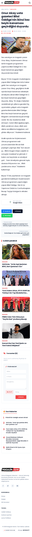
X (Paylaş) (18, 211)
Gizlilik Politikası (6, 512)
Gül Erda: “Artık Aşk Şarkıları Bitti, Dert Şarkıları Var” (17, 423)
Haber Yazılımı (10, 530)
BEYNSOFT (26, 530)
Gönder (21, 397)
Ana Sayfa (4, 9)
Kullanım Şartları (6, 515)
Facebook (7, 211)
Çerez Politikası (6, 518)
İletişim (3, 499)
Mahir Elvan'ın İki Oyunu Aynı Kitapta (15, 448)
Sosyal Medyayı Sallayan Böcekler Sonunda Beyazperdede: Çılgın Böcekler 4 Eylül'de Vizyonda (17, 440)
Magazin (13, 9)
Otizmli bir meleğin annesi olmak (16, 417)
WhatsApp (8, 215)
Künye (3, 496)
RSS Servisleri (5, 502)
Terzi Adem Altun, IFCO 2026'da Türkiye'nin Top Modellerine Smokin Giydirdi (16, 431)
